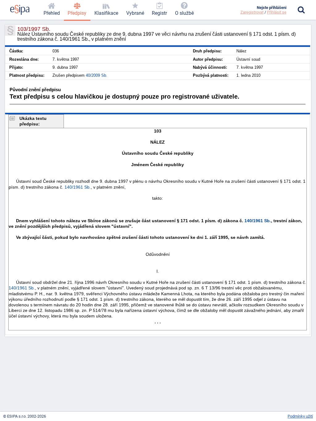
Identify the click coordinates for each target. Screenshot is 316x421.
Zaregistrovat (252, 12)
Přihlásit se (276, 12)
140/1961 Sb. (77, 187)
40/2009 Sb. (96, 75)
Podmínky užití (300, 416)
